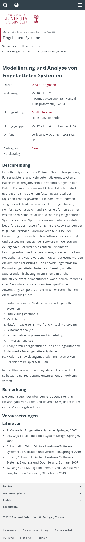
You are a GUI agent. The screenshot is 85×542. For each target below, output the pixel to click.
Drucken (42, 538)
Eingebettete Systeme (21, 37)
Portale (7, 500)
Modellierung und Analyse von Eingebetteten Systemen (34, 51)
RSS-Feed (8, 538)
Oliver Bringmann (44, 85)
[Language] (16, 5)
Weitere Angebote (14, 493)
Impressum (9, 530)
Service (7, 486)
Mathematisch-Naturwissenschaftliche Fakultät (29, 32)
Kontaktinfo (10, 507)
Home (25, 46)
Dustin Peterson (43, 112)
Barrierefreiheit (64, 530)
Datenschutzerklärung (35, 530)
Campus (37, 148)
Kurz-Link (25, 538)
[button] (5, 5)
